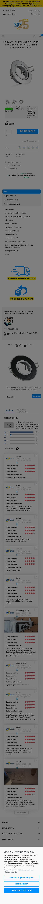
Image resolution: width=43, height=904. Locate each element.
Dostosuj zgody (21, 884)
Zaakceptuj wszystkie (22, 890)
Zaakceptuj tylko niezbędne (21, 878)
